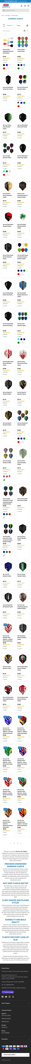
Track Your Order (6, 1015)
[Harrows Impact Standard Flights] (22, 566)
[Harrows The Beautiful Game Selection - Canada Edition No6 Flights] (8, 782)
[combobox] (15, 10)
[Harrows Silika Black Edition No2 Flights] (22, 117)
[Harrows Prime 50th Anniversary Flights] (22, 491)
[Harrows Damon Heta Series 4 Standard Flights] (22, 689)
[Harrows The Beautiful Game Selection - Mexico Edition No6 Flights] (22, 782)
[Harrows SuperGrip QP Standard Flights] (8, 597)
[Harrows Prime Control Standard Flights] (22, 453)
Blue (7, 65)
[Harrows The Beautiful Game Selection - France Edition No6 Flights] (22, 751)
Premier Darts (8, 1060)
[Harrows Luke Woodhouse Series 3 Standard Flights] (22, 597)
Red (4, 68)
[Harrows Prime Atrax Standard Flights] (22, 79)
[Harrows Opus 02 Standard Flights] (22, 384)
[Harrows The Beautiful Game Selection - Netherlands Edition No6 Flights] (8, 812)
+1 (7, 68)
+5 (22, 68)
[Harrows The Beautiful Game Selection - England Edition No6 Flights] (8, 628)
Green (18, 68)
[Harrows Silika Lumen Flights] (22, 42)
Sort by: (7, 25)
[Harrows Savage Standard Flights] (8, 453)
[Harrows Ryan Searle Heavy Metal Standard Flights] (8, 689)
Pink (10, 171)
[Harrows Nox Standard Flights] (8, 566)
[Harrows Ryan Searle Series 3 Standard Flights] (22, 659)
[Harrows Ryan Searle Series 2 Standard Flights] (8, 247)
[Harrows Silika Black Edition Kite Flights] (8, 285)
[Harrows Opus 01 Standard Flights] (8, 415)
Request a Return (6, 1018)
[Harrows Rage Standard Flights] (8, 148)
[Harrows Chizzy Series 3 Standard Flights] (22, 529)
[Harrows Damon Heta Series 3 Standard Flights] (8, 354)
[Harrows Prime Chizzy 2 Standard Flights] (8, 186)
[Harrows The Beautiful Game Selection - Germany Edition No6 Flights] (22, 812)
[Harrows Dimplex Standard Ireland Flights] (22, 217)
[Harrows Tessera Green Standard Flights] (8, 117)
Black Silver (18, 103)
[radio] (24, 31)
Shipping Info (5, 1021)
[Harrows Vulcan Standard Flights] (8, 659)
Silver (4, 517)
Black (4, 65)
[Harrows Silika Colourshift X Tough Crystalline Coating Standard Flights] (8, 491)
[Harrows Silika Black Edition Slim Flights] (8, 79)
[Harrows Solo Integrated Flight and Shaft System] (8, 42)
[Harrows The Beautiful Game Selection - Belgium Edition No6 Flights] (22, 720)
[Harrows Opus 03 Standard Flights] (8, 384)
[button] (25, 6)
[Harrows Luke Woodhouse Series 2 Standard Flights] (22, 186)
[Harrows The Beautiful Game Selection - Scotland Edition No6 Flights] (8, 720)
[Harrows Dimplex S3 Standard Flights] (22, 415)
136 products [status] (6, 31)
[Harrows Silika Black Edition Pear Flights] (22, 148)
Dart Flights (7, 15)
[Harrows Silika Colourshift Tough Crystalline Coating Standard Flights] (8, 529)
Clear (10, 65)
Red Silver (10, 476)
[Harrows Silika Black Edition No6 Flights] (8, 316)
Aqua (4, 171)
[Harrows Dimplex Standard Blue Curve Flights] (22, 285)
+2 (22, 274)
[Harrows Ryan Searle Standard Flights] (8, 217)
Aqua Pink (4, 476)
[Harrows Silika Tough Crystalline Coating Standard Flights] (22, 247)
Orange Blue (7, 476)
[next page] (21, 843)
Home (3, 15)
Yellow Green (4, 480)
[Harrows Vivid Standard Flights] (22, 316)
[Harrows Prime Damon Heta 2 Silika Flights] (22, 354)
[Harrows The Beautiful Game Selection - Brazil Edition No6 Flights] (8, 751)
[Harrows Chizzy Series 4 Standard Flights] (22, 628)
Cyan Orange (24, 65)
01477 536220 (6, 1032)
